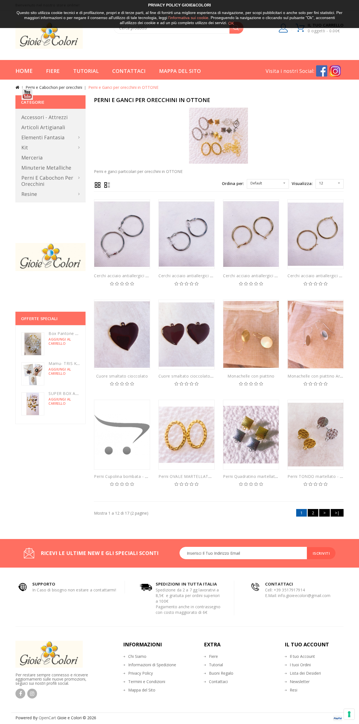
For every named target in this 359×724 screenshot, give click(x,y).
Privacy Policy (140, 673)
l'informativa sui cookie (188, 17)
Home (24, 71)
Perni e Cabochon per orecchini (54, 87)
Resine (29, 194)
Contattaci (129, 71)
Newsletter (300, 681)
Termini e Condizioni (146, 681)
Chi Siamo (137, 656)
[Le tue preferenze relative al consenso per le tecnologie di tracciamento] (349, 714)
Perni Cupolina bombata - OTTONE (128, 476)
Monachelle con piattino (251, 376)
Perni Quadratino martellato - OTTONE (261, 476)
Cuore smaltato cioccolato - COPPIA (193, 376)
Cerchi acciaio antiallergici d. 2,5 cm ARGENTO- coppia (147, 275)
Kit (24, 147)
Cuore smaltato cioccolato (122, 376)
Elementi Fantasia (43, 137)
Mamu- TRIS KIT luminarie (74, 363)
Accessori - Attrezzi (44, 117)
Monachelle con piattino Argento (319, 376)
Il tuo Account (302, 656)
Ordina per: (233, 183)
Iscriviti (321, 553)
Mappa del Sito (180, 71)
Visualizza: (302, 183)
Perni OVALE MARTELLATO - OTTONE (195, 476)
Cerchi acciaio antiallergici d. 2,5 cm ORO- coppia (270, 275)
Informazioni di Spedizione (152, 664)
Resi (293, 690)
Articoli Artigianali (43, 127)
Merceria (32, 157)
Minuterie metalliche (46, 167)
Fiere (53, 71)
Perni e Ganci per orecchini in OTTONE (123, 87)
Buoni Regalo (221, 673)
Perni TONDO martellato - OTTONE (322, 476)
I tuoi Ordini (300, 664)
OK (231, 23)
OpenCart (47, 717)
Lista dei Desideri (305, 673)
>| (337, 512)
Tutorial (86, 71)
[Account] (283, 29)
